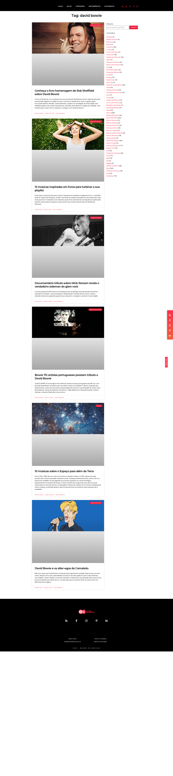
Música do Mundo (112, 125)
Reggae (108, 163)
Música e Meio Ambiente (114, 133)
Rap (107, 161)
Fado (108, 60)
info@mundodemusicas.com (72, 641)
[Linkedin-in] (137, 6)
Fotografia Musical (112, 72)
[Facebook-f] (126, 6)
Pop (107, 151)
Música (108, 113)
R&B (107, 158)
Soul (107, 173)
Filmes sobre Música (113, 65)
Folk (107, 67)
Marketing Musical (112, 108)
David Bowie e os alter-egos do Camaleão (61, 568)
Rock (108, 168)
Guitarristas (110, 80)
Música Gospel (111, 138)
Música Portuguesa (112, 141)
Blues (108, 44)
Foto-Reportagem (112, 70)
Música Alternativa (112, 115)
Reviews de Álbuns (112, 166)
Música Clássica (111, 120)
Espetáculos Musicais (113, 57)
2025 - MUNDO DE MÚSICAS (86, 648)
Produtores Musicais (113, 153)
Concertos (109, 47)
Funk (108, 75)
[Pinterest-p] (133, 6)
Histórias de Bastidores (114, 85)
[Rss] (122, 6)
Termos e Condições (100, 639)
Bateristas (109, 42)
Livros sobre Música (113, 103)
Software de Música (113, 171)
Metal (108, 110)
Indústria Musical (112, 90)
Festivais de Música (112, 62)
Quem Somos (73, 639)
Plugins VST (110, 148)
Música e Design (111, 130)
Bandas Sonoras (111, 39)
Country (109, 50)
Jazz (107, 95)
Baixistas (109, 37)
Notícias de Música (112, 146)
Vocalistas (109, 176)
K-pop (108, 98)
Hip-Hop (109, 82)
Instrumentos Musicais (114, 93)
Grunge (108, 77)
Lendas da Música (112, 100)
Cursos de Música (112, 52)
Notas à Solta (110, 143)
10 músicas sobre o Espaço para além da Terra (64, 471)
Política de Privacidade (100, 641)
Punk (108, 156)
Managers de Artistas (113, 105)
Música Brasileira (112, 118)
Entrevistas (110, 55)
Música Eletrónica (112, 135)
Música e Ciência (111, 128)
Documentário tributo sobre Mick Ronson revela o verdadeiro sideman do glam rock (67, 284)
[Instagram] (130, 6)
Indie (108, 87)
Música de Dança (112, 123)
